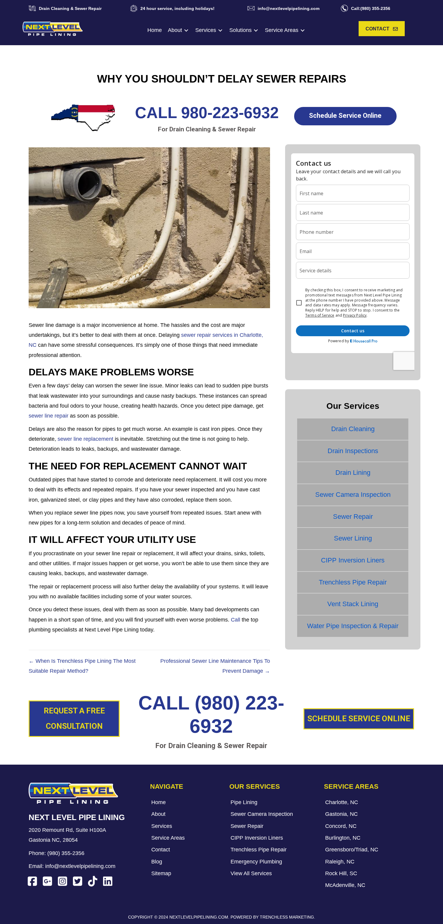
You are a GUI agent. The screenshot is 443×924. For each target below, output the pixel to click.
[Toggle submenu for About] (186, 30)
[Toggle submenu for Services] (220, 30)
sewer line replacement (85, 439)
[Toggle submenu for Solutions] (255, 30)
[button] (382, 28)
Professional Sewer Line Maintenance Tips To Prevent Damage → (215, 666)
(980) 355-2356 (65, 853)
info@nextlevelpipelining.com (80, 866)
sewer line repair (48, 416)
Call (235, 620)
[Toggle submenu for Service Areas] (302, 30)
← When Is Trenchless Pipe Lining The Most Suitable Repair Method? (82, 666)
